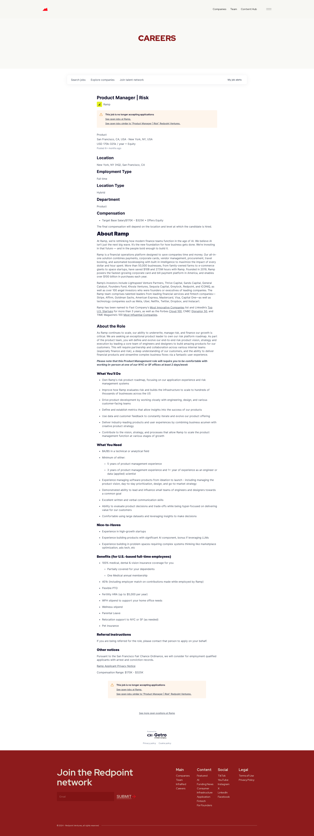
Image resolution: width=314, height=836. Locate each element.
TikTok (222, 775)
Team (233, 9)
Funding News (205, 784)
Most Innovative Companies (167, 307)
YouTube (223, 780)
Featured (202, 775)
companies (102, 79)
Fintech (201, 801)
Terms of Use (246, 775)
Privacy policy (149, 743)
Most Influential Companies (140, 314)
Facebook (224, 796)
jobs (78, 79)
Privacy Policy (246, 780)
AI (198, 780)
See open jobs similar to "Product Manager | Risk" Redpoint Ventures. (142, 123)
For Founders (204, 805)
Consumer (203, 788)
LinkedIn (223, 792)
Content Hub (249, 9)
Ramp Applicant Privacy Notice (116, 666)
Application (203, 796)
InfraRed (181, 784)
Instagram (223, 784)
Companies (219, 9)
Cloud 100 (175, 311)
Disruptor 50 (199, 311)
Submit (124, 796)
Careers (180, 788)
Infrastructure (205, 792)
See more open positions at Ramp (157, 713)
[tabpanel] (157, 453)
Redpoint (45, 10)
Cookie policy (165, 743)
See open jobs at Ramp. (118, 119)
